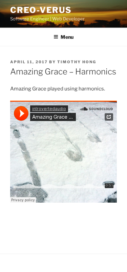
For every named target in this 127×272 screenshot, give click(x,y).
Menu (67, 37)
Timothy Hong (76, 62)
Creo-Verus (41, 10)
